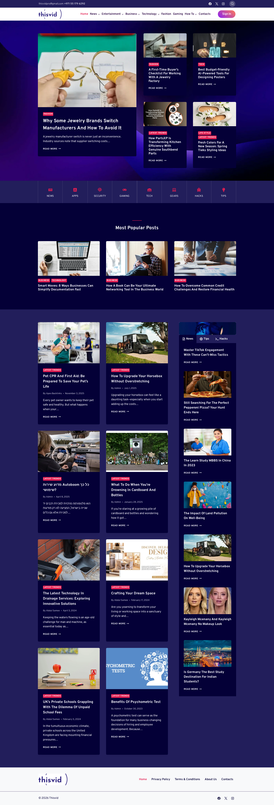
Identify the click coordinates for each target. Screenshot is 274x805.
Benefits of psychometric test (136, 702)
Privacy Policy (160, 779)
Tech (201, 64)
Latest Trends (157, 133)
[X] (217, 4)
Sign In (226, 14)
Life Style (205, 133)
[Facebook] (210, 4)
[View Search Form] (232, 4)
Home (84, 14)
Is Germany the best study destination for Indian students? (204, 677)
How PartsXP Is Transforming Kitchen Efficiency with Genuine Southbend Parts (165, 146)
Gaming (178, 14)
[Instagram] (223, 4)
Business (44, 280)
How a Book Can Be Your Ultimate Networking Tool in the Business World (134, 288)
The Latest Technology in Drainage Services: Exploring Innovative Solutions (66, 598)
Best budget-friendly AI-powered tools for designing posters (214, 73)
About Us (211, 779)
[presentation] (87, 70)
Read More (52, 148)
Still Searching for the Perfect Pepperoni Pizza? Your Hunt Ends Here (206, 408)
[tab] (187, 339)
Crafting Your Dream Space (133, 593)
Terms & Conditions (187, 779)
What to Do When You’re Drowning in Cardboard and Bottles (133, 490)
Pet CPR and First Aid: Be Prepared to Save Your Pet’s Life (65, 381)
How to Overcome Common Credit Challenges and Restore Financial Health (204, 288)
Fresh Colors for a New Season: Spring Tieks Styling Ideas (212, 146)
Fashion (166, 14)
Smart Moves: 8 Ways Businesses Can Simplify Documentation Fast (65, 288)
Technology (59, 280)
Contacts (205, 14)
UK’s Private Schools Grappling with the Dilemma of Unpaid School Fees (68, 707)
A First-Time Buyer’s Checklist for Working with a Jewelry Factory (165, 75)
